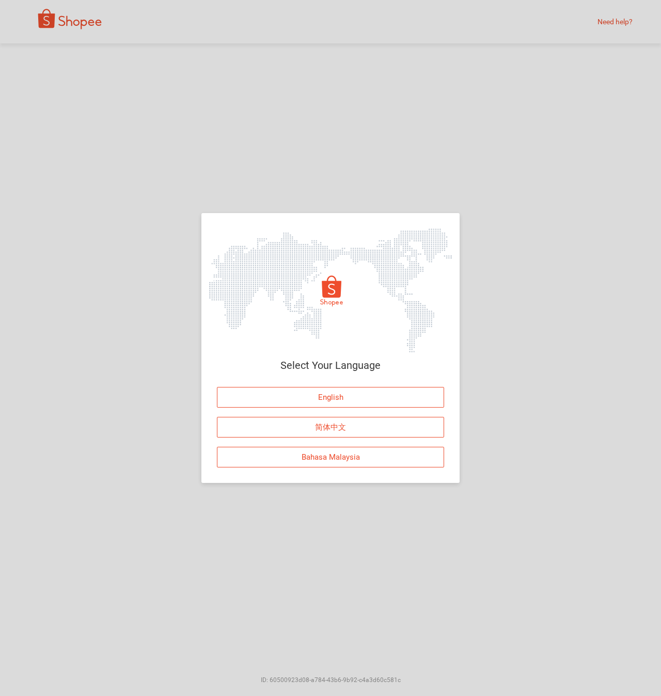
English (330, 397)
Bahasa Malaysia (331, 457)
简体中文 (330, 427)
